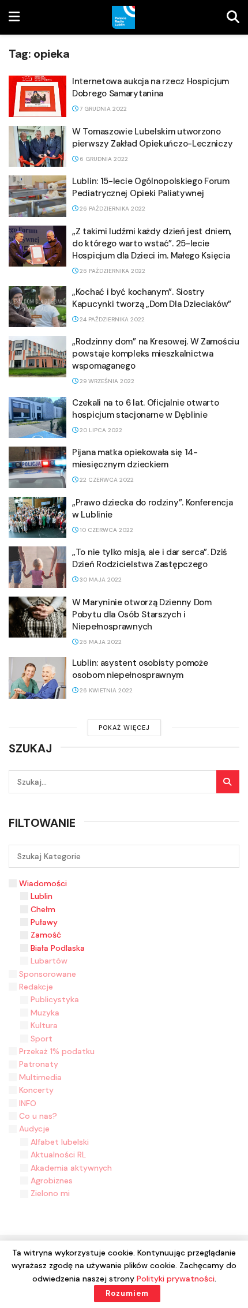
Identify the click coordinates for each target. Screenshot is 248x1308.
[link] (14, 17)
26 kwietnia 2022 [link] (105, 690)
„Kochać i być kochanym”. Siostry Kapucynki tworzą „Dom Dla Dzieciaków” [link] (151, 298)
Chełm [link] (43, 909)
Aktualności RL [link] (58, 1154)
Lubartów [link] (49, 960)
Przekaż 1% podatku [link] (57, 1051)
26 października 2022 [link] (111, 208)
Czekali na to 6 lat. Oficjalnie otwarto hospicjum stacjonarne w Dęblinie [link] (145, 409)
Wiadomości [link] (43, 883)
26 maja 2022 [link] (100, 642)
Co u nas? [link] (38, 1116)
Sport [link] (41, 1038)
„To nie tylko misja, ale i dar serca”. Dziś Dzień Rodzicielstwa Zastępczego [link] (149, 558)
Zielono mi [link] (50, 1193)
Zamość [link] (46, 935)
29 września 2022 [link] (106, 381)
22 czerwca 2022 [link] (106, 480)
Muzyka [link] (45, 1012)
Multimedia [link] (40, 1077)
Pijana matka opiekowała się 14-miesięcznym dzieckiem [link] (135, 458)
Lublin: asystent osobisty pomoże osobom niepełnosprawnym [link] (140, 669)
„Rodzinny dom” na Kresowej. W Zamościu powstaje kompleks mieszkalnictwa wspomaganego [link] (155, 354)
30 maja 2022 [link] (100, 579)
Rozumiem (127, 1293)
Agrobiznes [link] (52, 1180)
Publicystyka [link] (55, 999)
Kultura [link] (44, 1025)
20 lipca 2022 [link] (100, 430)
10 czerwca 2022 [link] (105, 530)
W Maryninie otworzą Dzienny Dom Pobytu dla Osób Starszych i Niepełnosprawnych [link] (142, 614)
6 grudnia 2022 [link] (103, 159)
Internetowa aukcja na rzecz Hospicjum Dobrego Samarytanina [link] (150, 87)
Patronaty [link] (38, 1064)
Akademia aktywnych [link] (71, 1168)
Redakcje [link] (36, 986)
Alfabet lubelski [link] (60, 1142)
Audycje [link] (34, 1128)
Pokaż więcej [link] (124, 728)
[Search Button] (227, 781)
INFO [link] (27, 1103)
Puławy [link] (44, 922)
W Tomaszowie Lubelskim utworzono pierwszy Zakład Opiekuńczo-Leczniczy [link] (152, 137)
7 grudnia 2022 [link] (102, 109)
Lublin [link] (41, 896)
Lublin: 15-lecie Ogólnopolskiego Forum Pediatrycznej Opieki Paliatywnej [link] (151, 187)
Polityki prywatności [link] (176, 1278)
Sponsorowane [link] (47, 974)
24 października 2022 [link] (111, 319)
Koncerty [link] (36, 1090)
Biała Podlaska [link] (58, 948)
